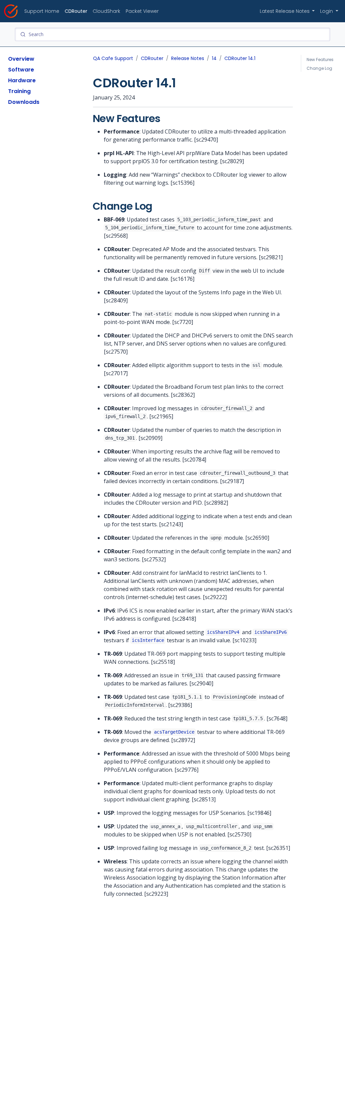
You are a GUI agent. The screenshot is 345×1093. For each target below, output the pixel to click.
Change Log (319, 68)
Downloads (23, 102)
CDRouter (76, 11)
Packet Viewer (142, 11)
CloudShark (106, 11)
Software (21, 69)
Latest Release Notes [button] (285, 11)
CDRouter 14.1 (239, 58)
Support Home (41, 11)
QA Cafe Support (113, 58)
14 (214, 58)
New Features (320, 59)
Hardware (22, 80)
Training (19, 91)
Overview (21, 59)
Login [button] (327, 11)
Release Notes (187, 58)
